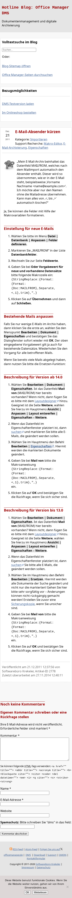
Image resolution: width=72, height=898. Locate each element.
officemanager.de (13, 855)
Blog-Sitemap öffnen (16, 66)
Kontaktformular (36, 858)
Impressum (28, 867)
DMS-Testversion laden (18, 104)
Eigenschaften (38, 148)
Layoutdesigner (45, 401)
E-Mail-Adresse (11, 800)
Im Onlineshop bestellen (19, 113)
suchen (16, 432)
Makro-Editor (53, 144)
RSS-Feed (18, 849)
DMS (28, 855)
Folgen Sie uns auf (50, 849)
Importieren (38, 139)
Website (6, 811)
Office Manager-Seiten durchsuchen (27, 75)
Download (39, 855)
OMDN (62, 855)
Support (51, 855)
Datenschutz (43, 867)
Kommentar (10, 736)
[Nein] (67, 887)
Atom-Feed (31, 849)
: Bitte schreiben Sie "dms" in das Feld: (35, 822)
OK (27, 892)
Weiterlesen (40, 892)
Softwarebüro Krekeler (48, 864)
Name (5, 789)
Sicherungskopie (23, 604)
